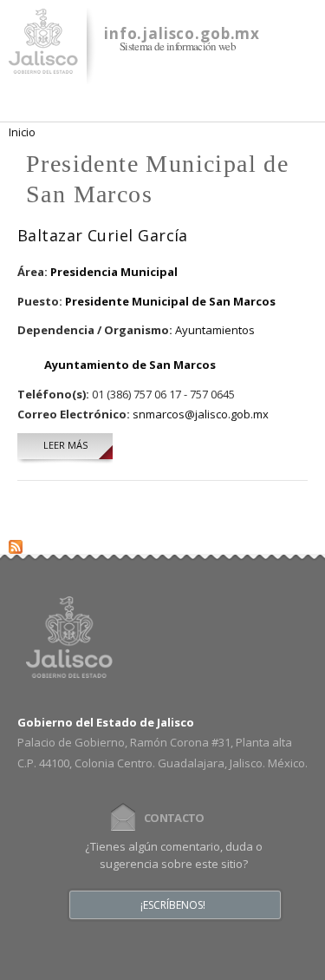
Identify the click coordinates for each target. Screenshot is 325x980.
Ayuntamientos (215, 330)
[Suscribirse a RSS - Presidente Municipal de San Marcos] (16, 542)
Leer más (78, 444)
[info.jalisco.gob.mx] (43, 63)
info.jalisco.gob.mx (182, 33)
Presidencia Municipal (114, 272)
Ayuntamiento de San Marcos (130, 364)
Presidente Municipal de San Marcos (170, 301)
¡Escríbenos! (172, 905)
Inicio (22, 132)
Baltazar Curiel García (102, 235)
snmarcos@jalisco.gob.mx (201, 414)
